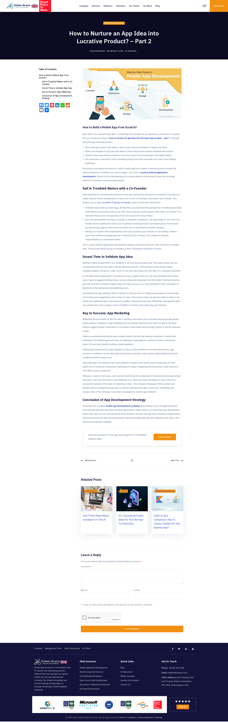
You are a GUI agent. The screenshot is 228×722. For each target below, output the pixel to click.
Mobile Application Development (93, 668)
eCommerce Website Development (95, 684)
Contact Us (125, 684)
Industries (120, 6)
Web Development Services (91, 672)
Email (137, 590)
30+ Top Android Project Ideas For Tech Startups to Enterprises (131, 519)
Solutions (108, 6)
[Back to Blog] (132, 460)
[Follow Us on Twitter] (177, 650)
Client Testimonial (72, 648)
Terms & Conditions (127, 717)
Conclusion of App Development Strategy (57, 96)
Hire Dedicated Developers (91, 676)
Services (96, 6)
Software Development (90, 689)
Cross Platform (91, 491)
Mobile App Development (114, 23)
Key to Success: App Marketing (56, 92)
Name (84, 590)
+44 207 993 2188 (176, 668)
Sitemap (158, 717)
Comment (86, 566)
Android (124, 491)
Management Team (53, 648)
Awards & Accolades (130, 680)
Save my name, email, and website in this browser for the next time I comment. (118, 605)
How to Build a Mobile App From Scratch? (54, 76)
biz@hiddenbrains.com (177, 673)
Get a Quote (165, 437)
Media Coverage (128, 676)
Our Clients (134, 6)
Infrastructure (127, 672)
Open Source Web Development (93, 680)
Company (83, 6)
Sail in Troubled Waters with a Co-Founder (57, 82)
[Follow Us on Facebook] (170, 650)
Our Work (147, 6)
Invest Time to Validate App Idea (57, 88)
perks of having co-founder (118, 202)
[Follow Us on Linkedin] (184, 650)
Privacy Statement (145, 717)
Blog (158, 6)
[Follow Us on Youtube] (190, 650)
